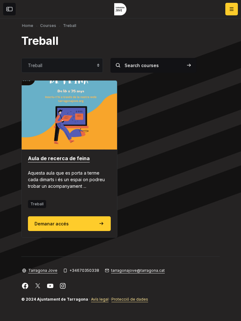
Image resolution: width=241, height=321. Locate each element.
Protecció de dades (129, 299)
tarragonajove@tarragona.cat (138, 270)
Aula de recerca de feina (59, 158)
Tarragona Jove (42, 270)
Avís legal (100, 299)
